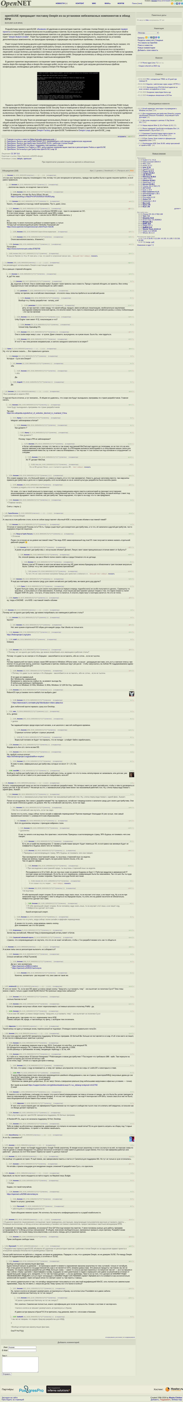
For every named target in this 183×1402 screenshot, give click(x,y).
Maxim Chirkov (175, 1398)
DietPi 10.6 (147, 223)
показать (94, 256)
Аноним (10, 175)
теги (139, 3)
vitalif (15, 639)
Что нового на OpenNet (147, 43)
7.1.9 (144, 238)
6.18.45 (150, 238)
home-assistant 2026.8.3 (151, 162)
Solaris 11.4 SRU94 (150, 231)
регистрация (166, 0)
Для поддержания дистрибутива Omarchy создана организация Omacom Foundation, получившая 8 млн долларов (160, 115)
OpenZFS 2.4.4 (148, 169)
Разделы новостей (146, 40)
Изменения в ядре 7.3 (145, 245)
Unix (147, 20)
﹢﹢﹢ (36, 175)
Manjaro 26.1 (147, 222)
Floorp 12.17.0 (148, 171)
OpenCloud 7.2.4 (149, 182)
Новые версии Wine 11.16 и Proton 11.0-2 (158, 125)
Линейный (108, 171)
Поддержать (165, 1400)
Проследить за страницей (13, 1400)
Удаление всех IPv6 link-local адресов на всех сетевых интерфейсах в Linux (158, 88)
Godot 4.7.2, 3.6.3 (149, 160)
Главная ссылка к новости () (31, 139)
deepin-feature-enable (19, 37)
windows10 (12, 986)
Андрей (19, 382)
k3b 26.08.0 (147, 175)
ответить (30, 175)
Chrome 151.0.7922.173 (151, 186)
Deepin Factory (43, 130)
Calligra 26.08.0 (148, 173)
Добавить (155, 1400)
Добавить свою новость (148, 50)
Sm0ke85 (20, 1316)
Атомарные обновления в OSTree (159, 95)
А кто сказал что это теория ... (50, 883)
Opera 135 (146, 205)
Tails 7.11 (146, 216)
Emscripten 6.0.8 (149, 197)
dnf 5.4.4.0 (147, 188)
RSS (132, 171)
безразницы (17, 930)
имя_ (14, 711)
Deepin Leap (84, 130)
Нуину (19, 418)
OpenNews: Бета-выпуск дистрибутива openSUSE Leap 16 (32, 149)
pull (152, 242)
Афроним (12, 1026)
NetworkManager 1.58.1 (151, 194)
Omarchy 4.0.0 (148, 218)
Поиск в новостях (145, 45)
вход (159, 0)
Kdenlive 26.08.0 (149, 180)
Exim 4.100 (147, 195)
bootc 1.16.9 (147, 190)
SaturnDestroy (13, 1135)
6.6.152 (163, 238)
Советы (159, 74)
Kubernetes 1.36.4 (149, 201)
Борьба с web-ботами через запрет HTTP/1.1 (163, 84)
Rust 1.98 (146, 207)
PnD (18, 1072)
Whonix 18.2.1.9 (148, 233)
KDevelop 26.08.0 (149, 177)
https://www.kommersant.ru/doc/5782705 (23, 249)
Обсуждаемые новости (159, 104)
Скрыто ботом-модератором (47, 231)
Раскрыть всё (123, 171)
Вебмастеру (177, 1400)
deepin (20, 159)
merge (148, 242)
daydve (15, 598)
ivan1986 (16, 770)
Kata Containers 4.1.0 (151, 192)
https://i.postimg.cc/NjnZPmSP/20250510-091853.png (32, 197)
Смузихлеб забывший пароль (23, 937)
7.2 (144, 242)
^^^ (36, 184)
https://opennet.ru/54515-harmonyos (26, 968)
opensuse (27, 159)
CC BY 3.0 (15, 154)
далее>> (177, 208)
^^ (33, 184)
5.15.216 (177, 238)
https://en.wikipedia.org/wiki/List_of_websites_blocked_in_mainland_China (37, 413)
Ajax (91, 171)
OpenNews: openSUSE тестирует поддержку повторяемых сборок (35, 145)
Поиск (134, 3)
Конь (36, 464)
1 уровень (99, 171)
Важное (158, 58)
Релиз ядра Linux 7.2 (150, 63)
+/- (115, 171)
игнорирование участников (113, 1337)
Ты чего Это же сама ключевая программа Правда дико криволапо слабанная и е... (70, 574)
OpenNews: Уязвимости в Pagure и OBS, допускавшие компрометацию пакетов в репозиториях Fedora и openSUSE (56, 147)
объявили (41, 29)
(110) (16, 171)
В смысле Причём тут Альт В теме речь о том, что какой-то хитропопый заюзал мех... (52, 256)
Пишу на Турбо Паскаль (24, 534)
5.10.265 (140, 240)
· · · (40, 175)
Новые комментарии (146, 48)
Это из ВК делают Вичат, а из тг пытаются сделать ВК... (60, 467)
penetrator (23, 290)
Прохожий (20, 1206)
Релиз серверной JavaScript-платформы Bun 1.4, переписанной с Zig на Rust (159, 129)
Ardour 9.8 (147, 199)
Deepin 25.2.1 (148, 225)
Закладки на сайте (10, 1398)
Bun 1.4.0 (146, 203)
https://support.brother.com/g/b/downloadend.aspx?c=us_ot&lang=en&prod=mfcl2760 (62, 1085)
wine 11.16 (147, 167)
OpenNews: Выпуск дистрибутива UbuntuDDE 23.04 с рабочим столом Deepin (40, 143)
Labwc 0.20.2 (147, 179)
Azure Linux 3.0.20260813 (152, 220)
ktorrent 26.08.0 (148, 184)
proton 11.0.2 (147, 165)
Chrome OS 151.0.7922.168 (153, 214)
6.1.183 (170, 238)
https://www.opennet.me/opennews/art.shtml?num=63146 (30, 227)
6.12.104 (157, 238)
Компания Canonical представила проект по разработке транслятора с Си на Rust (157, 134)
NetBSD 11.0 (147, 227)
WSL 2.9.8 (146, 164)
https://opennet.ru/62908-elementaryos (22, 1194)
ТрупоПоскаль (13, 513)
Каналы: (141, 38)
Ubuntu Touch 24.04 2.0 (152, 229)
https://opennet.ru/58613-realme (25, 966)
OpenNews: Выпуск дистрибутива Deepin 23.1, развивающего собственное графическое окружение (49, 141)
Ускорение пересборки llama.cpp (159, 92)
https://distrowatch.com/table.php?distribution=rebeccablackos (37, 703)
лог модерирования (129, 1337)
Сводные (159, 40)
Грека (9, 348)
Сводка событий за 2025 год (149, 66)
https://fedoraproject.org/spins (19, 635)
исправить (122, 136)
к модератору (51, 175)
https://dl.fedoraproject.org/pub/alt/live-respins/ (25, 756)
